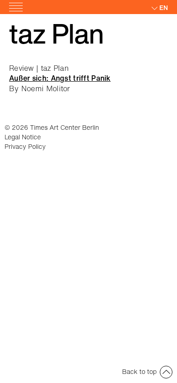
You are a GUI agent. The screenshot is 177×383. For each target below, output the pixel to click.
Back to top (139, 371)
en (163, 7)
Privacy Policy (25, 146)
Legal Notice (23, 137)
